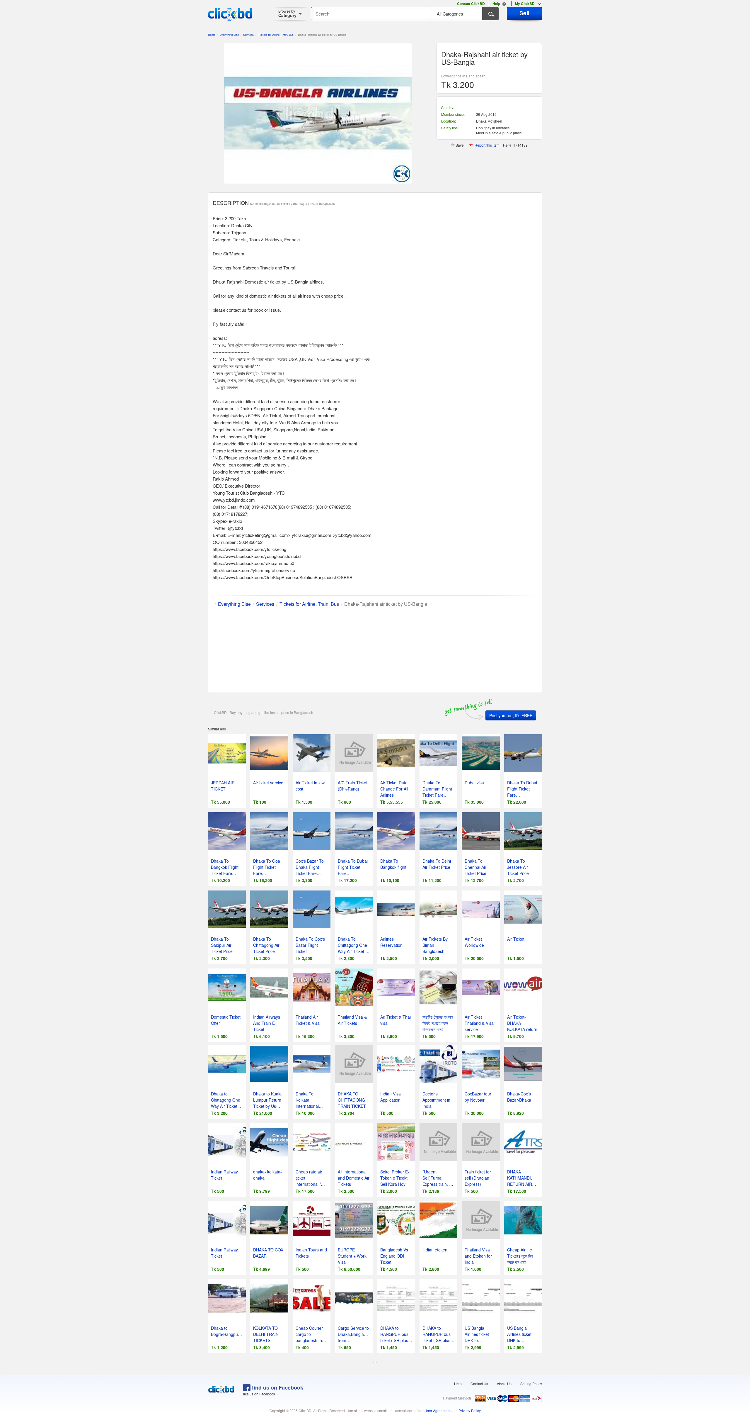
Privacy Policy (469, 1410)
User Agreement (438, 1410)
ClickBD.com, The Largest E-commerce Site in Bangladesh (230, 14)
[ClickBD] (221, 1390)
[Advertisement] (375, 649)
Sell (524, 13)
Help (458, 1383)
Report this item (487, 145)
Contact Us (479, 1383)
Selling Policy (531, 1383)
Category (287, 13)
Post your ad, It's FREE (510, 715)
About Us (504, 1383)
